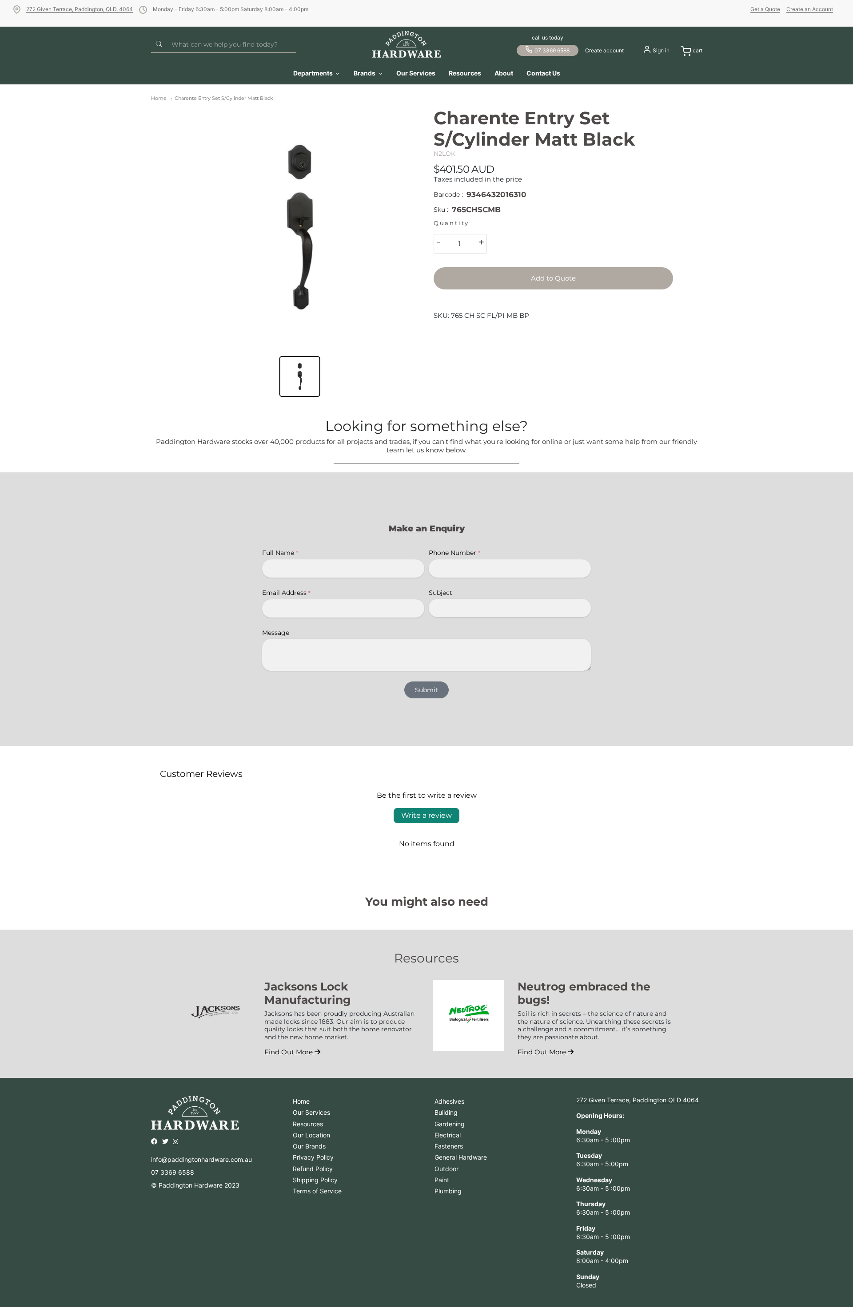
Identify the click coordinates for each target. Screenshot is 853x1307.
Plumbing (448, 1191)
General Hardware (460, 1157)
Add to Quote (553, 278)
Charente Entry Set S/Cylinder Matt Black (224, 98)
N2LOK (444, 154)
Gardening (449, 1124)
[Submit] (159, 44)
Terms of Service (317, 1191)
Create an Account (809, 9)
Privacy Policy (313, 1157)
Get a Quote (765, 9)
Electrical (447, 1135)
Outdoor (446, 1168)
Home (159, 98)
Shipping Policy (315, 1180)
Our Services (311, 1112)
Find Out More (289, 1052)
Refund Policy (313, 1168)
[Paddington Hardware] (406, 44)
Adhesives (449, 1101)
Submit (426, 690)
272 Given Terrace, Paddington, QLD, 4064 (79, 9)
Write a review (426, 815)
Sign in (661, 50)
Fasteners (448, 1146)
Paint (441, 1180)
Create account (604, 50)
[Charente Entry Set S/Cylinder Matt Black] (299, 227)
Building (446, 1112)
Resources (308, 1124)
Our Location (311, 1135)
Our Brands (309, 1146)
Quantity (451, 223)
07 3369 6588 (552, 50)
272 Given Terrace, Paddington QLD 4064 (637, 1100)
